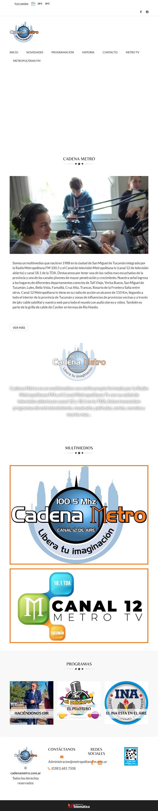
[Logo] (24, 32)
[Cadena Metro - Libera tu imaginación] (140, 12)
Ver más (19, 327)
